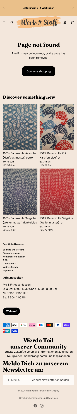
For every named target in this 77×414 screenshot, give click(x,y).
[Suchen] (12, 22)
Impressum (8, 270)
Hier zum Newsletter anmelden (49, 380)
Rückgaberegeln (11, 253)
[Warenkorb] (73, 22)
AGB (5, 260)
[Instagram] (42, 406)
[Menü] (4, 22)
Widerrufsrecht (10, 267)
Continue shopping (39, 71)
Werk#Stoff (32, 390)
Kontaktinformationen (14, 256)
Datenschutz (9, 263)
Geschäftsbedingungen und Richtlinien (38, 398)
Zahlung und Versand (13, 249)
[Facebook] (35, 406)
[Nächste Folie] (73, 8)
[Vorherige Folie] (4, 8)
